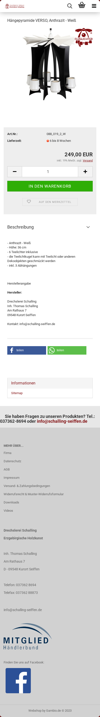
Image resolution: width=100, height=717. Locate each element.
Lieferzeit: (14, 141)
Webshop (35, 710)
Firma (7, 453)
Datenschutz (12, 461)
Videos (8, 510)
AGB (7, 469)
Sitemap (17, 393)
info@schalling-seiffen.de (62, 421)
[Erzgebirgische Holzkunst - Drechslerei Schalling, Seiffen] (12, 6)
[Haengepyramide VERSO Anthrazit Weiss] (50, 64)
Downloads (11, 502)
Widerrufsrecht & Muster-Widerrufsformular (34, 494)
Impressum (11, 477)
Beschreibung (20, 227)
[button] (26, 350)
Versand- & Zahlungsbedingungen (27, 486)
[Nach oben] (86, 710)
